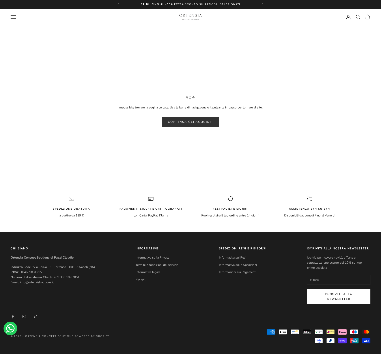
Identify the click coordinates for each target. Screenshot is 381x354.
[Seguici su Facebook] (13, 316)
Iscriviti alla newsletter (339, 296)
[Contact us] (10, 328)
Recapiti (141, 279)
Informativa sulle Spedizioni (238, 265)
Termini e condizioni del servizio (157, 265)
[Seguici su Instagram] (24, 316)
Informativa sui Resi (232, 257)
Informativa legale (148, 272)
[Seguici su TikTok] (36, 316)
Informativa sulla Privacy (152, 257)
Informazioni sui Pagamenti (237, 272)
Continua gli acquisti (190, 121)
